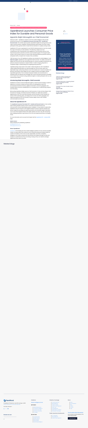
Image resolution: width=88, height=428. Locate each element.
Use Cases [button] (32, 3)
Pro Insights (36, 412)
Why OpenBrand (73, 403)
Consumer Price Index (28, 27)
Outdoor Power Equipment (56, 406)
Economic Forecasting (38, 410)
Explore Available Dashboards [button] (65, 67)
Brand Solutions (36, 419)
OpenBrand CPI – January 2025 (43, 117)
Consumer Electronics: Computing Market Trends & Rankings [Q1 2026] (65, 82)
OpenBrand (66, 33)
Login (71, 408)
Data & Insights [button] (57, 3)
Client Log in (75, 0)
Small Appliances (55, 408)
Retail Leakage (36, 420)
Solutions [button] (25, 3)
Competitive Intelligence (38, 408)
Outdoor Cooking (55, 404)
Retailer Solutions (37, 418)
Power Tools (54, 407)
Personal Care (43, 27)
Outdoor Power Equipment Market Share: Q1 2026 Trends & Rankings (65, 92)
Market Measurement (37, 407)
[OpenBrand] (15, 4)
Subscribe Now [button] (72, 418)
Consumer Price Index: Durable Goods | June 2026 (16, 323)
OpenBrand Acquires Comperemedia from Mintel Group (18, 261)
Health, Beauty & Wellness (36, 27)
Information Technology (56, 411)
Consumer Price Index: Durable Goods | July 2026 (64, 87)
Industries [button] (39, 3)
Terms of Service (12, 404)
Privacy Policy (6, 404)
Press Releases (14, 27)
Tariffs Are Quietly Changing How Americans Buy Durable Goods (63, 77)
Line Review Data (37, 416)
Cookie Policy (18, 404)
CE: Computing (54, 415)
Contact (70, 0)
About (71, 402)
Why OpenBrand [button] (47, 3)
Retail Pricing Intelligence (38, 421)
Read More (6, 203)
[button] (78, 4)
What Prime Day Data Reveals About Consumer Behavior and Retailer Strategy (24, 384)
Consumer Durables (20, 27)
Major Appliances (55, 403)
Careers (71, 406)
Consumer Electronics (55, 402)
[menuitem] (70, 1)
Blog (71, 404)
